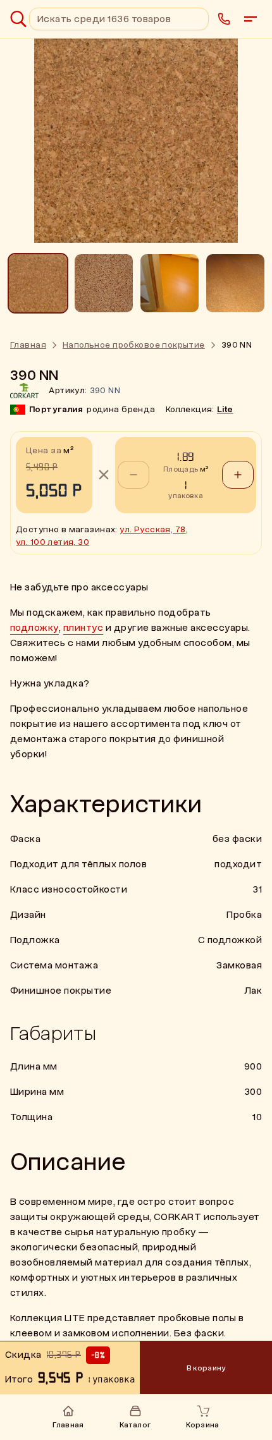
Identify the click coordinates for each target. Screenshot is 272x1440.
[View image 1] (38, 283)
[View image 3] (169, 283)
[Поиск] (18, 19)
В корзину (206, 1368)
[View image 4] (235, 283)
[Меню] (250, 19)
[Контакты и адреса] (224, 19)
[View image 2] (103, 283)
